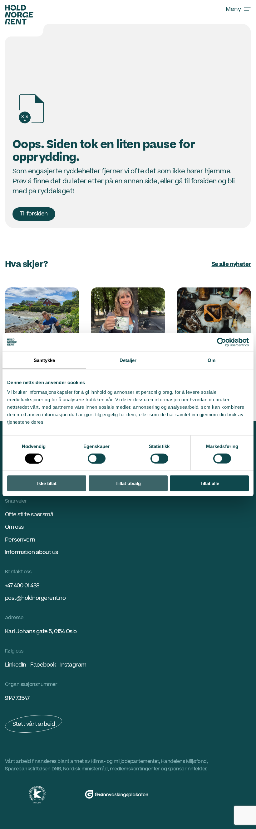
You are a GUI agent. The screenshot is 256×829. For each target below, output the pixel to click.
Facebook (43, 665)
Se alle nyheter (231, 264)
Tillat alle (209, 483)
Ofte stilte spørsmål (30, 514)
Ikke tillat (47, 483)
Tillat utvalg (128, 483)
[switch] (97, 458)
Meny (233, 9)
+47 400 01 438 (22, 586)
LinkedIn (15, 665)
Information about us (31, 552)
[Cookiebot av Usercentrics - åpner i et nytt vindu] (221, 342)
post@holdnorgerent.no (35, 598)
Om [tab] (211, 360)
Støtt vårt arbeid (33, 724)
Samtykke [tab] (44, 360)
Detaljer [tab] (128, 360)
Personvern (20, 540)
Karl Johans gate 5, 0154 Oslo (41, 631)
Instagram (73, 665)
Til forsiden (34, 214)
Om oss (14, 527)
